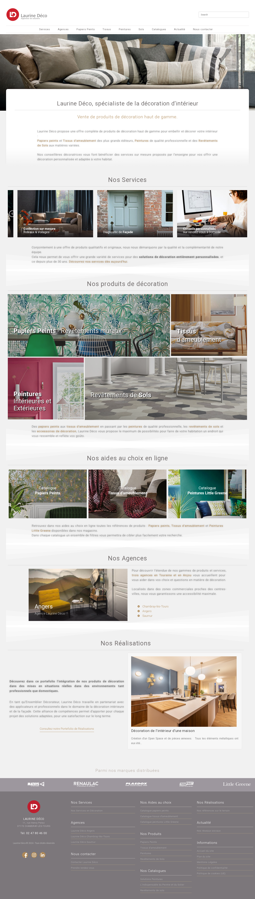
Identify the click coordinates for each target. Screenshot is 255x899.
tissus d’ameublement (83, 426)
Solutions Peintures (151, 879)
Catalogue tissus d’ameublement (159, 816)
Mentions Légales (207, 862)
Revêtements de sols (152, 890)
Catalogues (159, 29)
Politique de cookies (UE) (211, 873)
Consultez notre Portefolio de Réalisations (67, 728)
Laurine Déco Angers (83, 830)
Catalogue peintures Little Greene (159, 822)
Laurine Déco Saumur (83, 842)
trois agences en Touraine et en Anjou (162, 575)
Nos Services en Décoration (87, 810)
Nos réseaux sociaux (209, 830)
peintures (135, 426)
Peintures (125, 29)
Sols (141, 29)
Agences (63, 29)
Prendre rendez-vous (82, 868)
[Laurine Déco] (27, 14)
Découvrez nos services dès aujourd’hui (98, 261)
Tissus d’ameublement (79, 140)
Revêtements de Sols (152, 859)
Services (44, 29)
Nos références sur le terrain (213, 810)
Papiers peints (47, 140)
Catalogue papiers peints (154, 810)
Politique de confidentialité (212, 868)
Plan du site (203, 856)
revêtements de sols (204, 426)
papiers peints (48, 426)
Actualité (179, 29)
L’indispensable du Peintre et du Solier (162, 884)
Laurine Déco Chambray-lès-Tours (90, 836)
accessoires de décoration (56, 431)
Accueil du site (205, 851)
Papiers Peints (85, 29)
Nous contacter (203, 29)
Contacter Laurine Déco (84, 862)
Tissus (107, 29)
